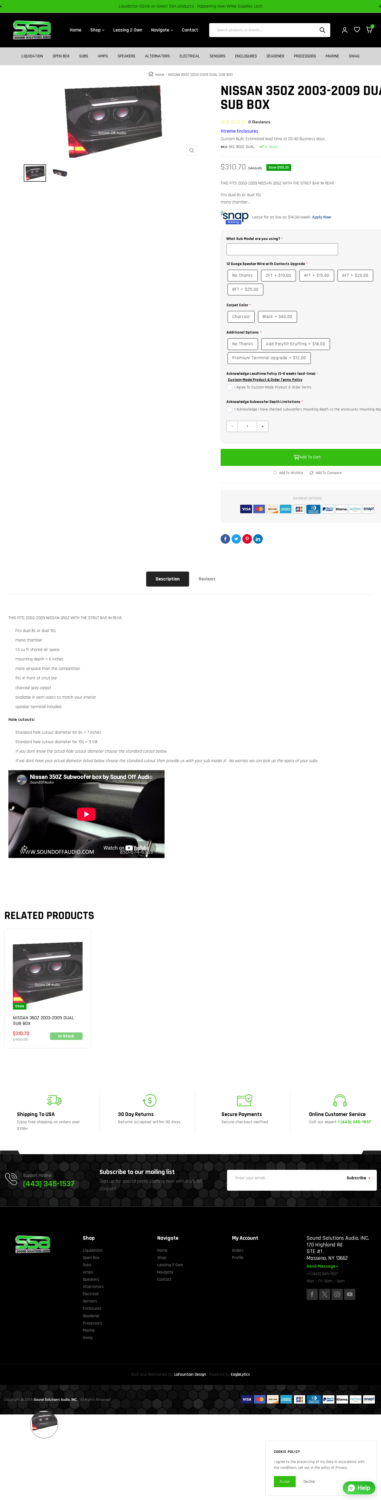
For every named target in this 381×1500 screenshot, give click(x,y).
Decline (309, 1481)
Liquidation (32, 56)
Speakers (126, 56)
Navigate (165, 1272)
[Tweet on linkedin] (258, 539)
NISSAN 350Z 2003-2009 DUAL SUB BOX (43, 1020)
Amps (103, 56)
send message (322, 1266)
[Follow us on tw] (324, 1294)
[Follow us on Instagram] (337, 1294)
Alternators (157, 56)
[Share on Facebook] (225, 539)
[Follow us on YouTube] (349, 1294)
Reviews (207, 579)
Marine (332, 56)
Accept (284, 1481)
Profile (237, 1258)
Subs (83, 56)
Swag (354, 56)
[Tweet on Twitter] (236, 539)
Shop (161, 1258)
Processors (305, 56)
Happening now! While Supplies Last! (229, 6)
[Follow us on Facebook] (312, 1294)
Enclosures (246, 56)
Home (159, 74)
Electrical (190, 56)
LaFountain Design (190, 1374)
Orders (237, 1250)
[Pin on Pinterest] (247, 539)
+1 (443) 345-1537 (322, 1274)
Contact (164, 1279)
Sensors (217, 56)
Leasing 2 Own (170, 1265)
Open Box (61, 56)
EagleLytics (240, 1374)
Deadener (275, 56)
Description (168, 579)
